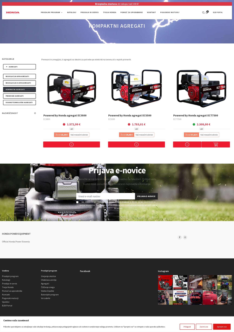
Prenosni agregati (15, 96)
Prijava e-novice (146, 196)
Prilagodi (187, 326)
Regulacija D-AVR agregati (18, 83)
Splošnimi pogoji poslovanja (113, 202)
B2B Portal (7, 305)
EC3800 (46, 119)
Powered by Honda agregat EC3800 (65, 115)
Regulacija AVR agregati (17, 76)
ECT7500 (177, 119)
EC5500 (111, 119)
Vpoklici (5, 301)
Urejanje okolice (48, 276)
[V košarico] (216, 144)
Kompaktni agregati (15, 89)
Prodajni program (10, 276)
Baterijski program (50, 294)
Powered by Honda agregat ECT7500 (195, 115)
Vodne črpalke (47, 290)
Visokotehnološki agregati (19, 102)
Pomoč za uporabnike (12, 290)
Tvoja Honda (8, 287)
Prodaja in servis (9, 283)
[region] (117, 324)
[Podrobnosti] (71, 144)
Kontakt (6, 294)
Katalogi (6, 279)
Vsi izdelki (45, 298)
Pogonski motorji (10, 298)
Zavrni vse (204, 326)
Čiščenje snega (48, 287)
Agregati (13, 67)
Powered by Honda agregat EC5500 (129, 115)
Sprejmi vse (222, 326)
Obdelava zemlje (48, 279)
